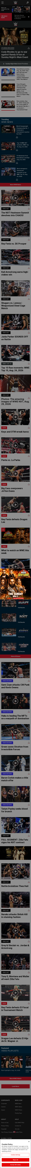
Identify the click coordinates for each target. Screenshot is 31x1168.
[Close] (29, 1141)
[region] (15, 1153)
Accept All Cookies (15, 1164)
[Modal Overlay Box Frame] (15, 584)
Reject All (15, 1159)
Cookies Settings (15, 1154)
